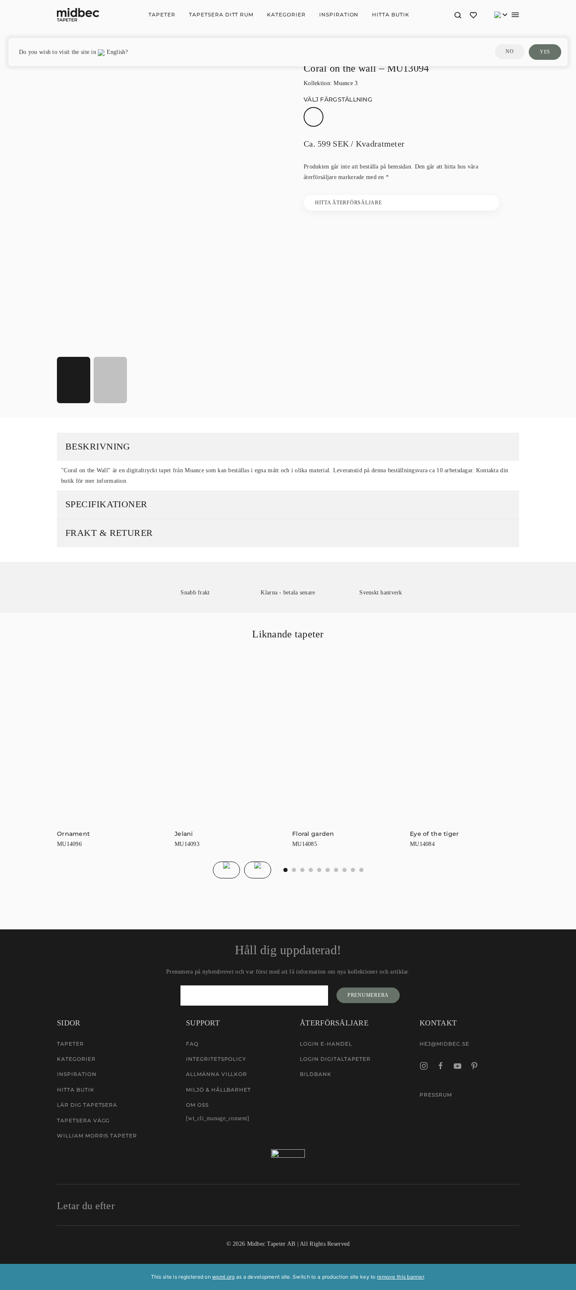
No (510, 51)
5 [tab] (328, 870)
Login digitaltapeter (335, 1059)
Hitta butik (390, 14)
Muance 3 (346, 83)
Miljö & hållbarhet (218, 1090)
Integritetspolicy (216, 1059)
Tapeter (161, 14)
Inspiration (339, 14)
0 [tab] (285, 870)
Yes (545, 52)
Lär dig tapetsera (87, 1105)
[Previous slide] (226, 870)
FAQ (192, 1044)
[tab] (73, 380)
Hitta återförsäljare (348, 203)
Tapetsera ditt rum (221, 14)
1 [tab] (294, 870)
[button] (457, 14)
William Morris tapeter (97, 1135)
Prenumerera (368, 995)
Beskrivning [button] (97, 446)
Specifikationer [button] (106, 504)
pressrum (436, 1095)
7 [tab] (344, 870)
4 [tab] (319, 870)
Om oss (197, 1105)
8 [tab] (353, 870)
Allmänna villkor (216, 1074)
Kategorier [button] (286, 14)
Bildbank (315, 1074)
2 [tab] (302, 870)
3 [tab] (311, 870)
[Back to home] (78, 14)
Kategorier (76, 1059)
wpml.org (223, 1277)
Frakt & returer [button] (109, 532)
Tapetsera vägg (83, 1120)
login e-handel (326, 1044)
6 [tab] (336, 870)
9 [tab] (361, 870)
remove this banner (400, 1277)
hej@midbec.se (444, 1044)
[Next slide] (257, 870)
